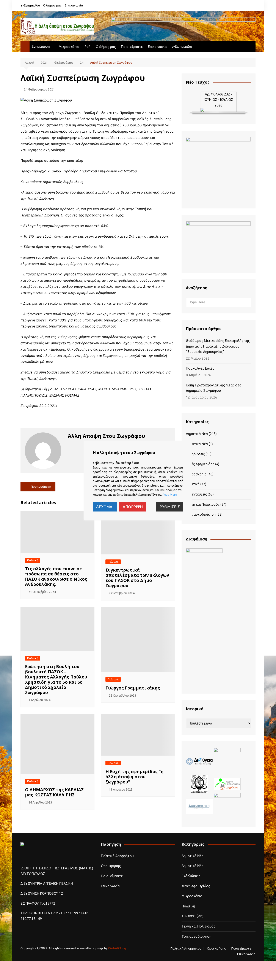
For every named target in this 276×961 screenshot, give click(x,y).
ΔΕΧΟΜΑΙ (104, 507)
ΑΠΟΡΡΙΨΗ (133, 507)
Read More (170, 494)
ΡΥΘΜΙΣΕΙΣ (170, 507)
